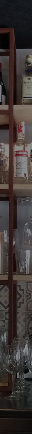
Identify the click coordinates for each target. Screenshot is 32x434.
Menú (29, 1)
